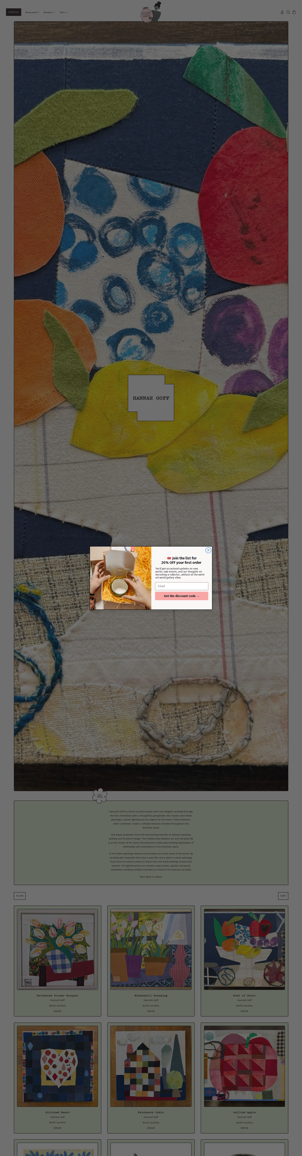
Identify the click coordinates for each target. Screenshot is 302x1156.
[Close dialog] (208, 550)
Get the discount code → (182, 596)
